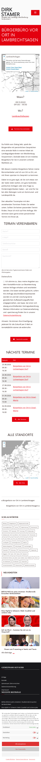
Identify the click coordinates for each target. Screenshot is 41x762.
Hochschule (24, 535)
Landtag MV (6, 542)
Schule (18, 554)
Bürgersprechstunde (23, 523)
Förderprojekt (30, 531)
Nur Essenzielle (20, 749)
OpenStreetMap (34, 91)
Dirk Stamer (10, 11)
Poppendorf (34, 550)
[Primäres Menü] (35, 12)
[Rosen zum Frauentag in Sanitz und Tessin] (20, 640)
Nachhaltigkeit (27, 546)
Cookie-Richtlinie (10, 759)
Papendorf (5, 550)
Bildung (4, 523)
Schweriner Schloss (7, 557)
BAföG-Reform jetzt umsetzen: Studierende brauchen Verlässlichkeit (18, 593)
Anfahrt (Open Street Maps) (14, 67)
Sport (16, 557)
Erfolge (4, 677)
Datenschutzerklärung (22, 759)
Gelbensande (6, 535)
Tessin (36, 557)
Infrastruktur (33, 535)
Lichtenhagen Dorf (16, 542)
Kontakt (4, 680)
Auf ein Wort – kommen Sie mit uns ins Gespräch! (16, 631)
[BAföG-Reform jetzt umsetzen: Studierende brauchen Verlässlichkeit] (20, 583)
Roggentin (5, 554)
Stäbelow (29, 557)
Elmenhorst (5, 531)
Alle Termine (21, 419)
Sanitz (12, 554)
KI (3, 538)
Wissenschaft (19, 565)
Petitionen (13, 550)
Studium (22, 557)
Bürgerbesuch (13, 523)
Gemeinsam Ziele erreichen (11, 683)
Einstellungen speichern (20, 754)
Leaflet (26, 91)
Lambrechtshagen (20, 116)
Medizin (25, 542)
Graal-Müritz (15, 535)
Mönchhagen (18, 546)
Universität (24, 561)
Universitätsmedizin (7, 565)
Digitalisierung (24, 527)
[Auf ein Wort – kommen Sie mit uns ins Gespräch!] (20, 621)
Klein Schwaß (21, 538)
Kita (14, 538)
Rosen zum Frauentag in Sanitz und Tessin (20, 649)
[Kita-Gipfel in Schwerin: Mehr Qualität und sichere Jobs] (20, 602)
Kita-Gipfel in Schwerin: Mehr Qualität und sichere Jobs (18, 612)
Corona (16, 527)
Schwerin (25, 554)
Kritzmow (29, 538)
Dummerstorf (34, 527)
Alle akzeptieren (20, 744)
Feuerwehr (14, 531)
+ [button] (4, 56)
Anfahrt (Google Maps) (12, 69)
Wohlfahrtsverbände (29, 565)
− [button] (4, 59)
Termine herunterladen (22, 129)
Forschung (22, 531)
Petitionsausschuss (23, 550)
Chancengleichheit (7, 527)
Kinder (8, 538)
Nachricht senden (22, 339)
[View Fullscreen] (36, 56)
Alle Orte (22, 483)
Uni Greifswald (6, 561)
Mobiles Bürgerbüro (7, 546)
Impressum (32, 759)
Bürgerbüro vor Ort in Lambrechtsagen (19, 500)
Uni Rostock (16, 561)
